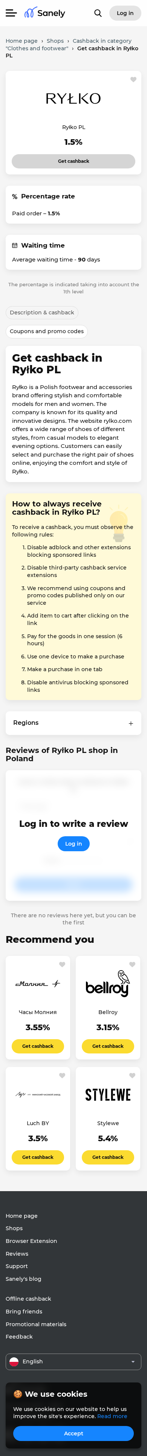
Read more (112, 1416)
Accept (73, 1433)
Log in (73, 843)
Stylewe (108, 1123)
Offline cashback (28, 1298)
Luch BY (38, 1123)
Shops (14, 1228)
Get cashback (63, 159)
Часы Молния (38, 1012)
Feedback (19, 1336)
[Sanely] (44, 13)
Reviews (17, 1253)
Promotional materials (36, 1324)
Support (17, 1266)
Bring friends (24, 1311)
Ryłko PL (73, 127)
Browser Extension (31, 1241)
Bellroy (108, 1012)
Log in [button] (125, 13)
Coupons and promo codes (47, 331)
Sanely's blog (23, 1279)
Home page (22, 1216)
